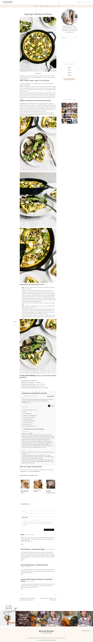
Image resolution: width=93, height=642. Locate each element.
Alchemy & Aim (50, 638)
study (24, 309)
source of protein (51, 295)
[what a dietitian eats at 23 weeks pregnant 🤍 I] (64, 116)
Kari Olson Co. (63, 638)
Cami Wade (35, 638)
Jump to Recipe (38, 73)
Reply (22, 544)
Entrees (38, 10)
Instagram (23, 471)
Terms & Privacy (86, 630)
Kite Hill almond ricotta (42, 461)
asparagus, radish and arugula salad (27, 114)
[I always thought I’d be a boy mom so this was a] (74, 121)
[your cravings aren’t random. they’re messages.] (64, 105)
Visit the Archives (69, 79)
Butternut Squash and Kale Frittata (29, 384)
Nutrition (46, 6)
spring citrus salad (39, 114)
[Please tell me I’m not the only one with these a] (64, 110)
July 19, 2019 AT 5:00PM (31, 581)
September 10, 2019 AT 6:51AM (26, 566)
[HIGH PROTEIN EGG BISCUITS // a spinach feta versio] (74, 116)
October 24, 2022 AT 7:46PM (29, 534)
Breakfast (36, 10)
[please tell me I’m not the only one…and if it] (74, 105)
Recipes (41, 6)
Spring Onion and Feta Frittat (28, 382)
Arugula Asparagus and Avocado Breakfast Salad (31, 387)
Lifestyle (69, 75)
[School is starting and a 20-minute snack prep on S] (69, 105)
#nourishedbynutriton (36, 471)
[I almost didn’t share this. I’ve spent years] (69, 121)
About (79, 2)
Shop (83, 2)
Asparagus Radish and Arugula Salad (29, 380)
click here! (72, 32)
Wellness (36, 6)
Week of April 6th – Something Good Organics (33, 549)
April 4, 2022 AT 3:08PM (50, 549)
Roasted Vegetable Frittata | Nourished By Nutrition (34, 565)
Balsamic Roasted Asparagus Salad (29, 386)
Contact (88, 2)
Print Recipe (50, 396)
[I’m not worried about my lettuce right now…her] (64, 121)
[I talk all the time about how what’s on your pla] (69, 116)
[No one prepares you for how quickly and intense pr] (69, 110)
